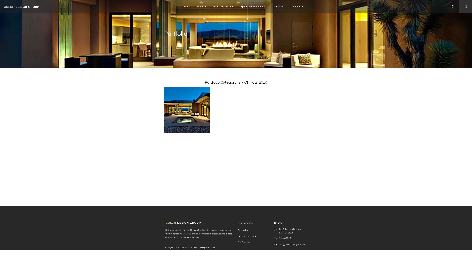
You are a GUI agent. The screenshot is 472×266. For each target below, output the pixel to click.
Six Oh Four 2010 (187, 97)
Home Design (174, 97)
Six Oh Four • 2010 (181, 93)
